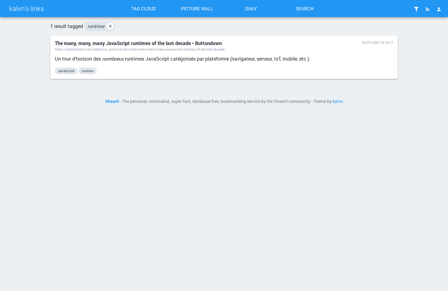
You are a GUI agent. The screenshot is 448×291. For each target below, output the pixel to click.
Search (305, 8)
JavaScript (66, 70)
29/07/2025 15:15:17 (377, 42)
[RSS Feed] (427, 9)
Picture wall (197, 8)
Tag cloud (143, 8)
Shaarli (112, 101)
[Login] (438, 9)
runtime (99, 26)
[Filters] (416, 9)
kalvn (337, 101)
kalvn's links (26, 8)
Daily (251, 8)
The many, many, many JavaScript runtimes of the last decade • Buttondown (138, 43)
